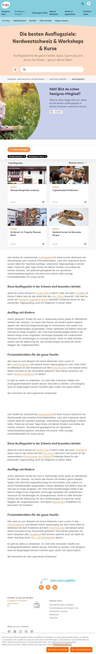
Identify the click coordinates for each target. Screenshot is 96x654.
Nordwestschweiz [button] (16, 156)
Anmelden (58, 112)
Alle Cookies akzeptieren (57, 650)
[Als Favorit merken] (43, 202)
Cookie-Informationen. (62, 645)
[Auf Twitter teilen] (48, 587)
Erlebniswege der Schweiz (37, 456)
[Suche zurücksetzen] (79, 69)
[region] (48, 644)
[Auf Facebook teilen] (41, 587)
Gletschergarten (20, 364)
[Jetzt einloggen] (89, 3)
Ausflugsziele (45, 257)
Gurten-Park (42, 293)
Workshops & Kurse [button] (36, 156)
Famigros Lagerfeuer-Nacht (33, 299)
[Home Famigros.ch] (6, 5)
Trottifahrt (80, 293)
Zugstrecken (58, 502)
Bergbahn (35, 534)
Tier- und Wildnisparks (43, 537)
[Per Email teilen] (54, 587)
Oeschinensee (60, 367)
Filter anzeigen (20, 149)
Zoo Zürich (58, 296)
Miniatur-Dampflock (24, 374)
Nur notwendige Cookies (81, 650)
